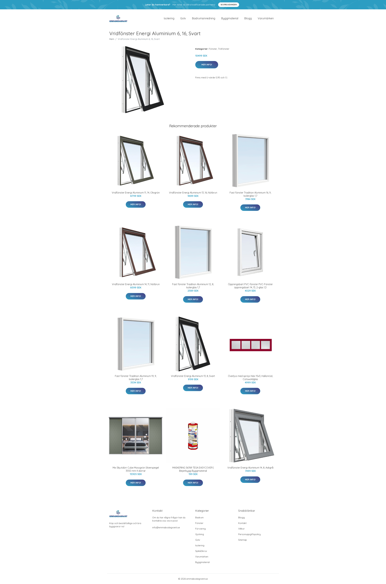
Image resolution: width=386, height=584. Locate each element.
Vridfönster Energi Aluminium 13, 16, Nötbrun (193, 192)
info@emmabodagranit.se (166, 527)
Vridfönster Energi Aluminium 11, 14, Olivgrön (136, 192)
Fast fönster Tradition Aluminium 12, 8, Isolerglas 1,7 (193, 286)
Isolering (169, 18)
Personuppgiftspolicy (249, 534)
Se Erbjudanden (229, 4)
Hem (111, 39)
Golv (183, 18)
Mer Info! (206, 64)
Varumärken (266, 18)
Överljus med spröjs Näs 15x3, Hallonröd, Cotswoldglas (250, 377)
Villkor (241, 528)
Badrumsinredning (203, 18)
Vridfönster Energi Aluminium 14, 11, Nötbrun (136, 284)
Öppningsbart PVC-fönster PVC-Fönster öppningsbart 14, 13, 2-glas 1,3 (250, 286)
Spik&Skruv (201, 551)
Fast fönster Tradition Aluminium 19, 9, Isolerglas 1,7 (136, 377)
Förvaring (200, 528)
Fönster (213, 48)
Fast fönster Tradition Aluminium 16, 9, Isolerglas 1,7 (250, 194)
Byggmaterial (229, 18)
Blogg (248, 18)
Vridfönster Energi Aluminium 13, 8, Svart (193, 376)
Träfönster (223, 48)
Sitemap (242, 539)
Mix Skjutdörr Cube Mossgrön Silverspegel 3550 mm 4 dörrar (136, 469)
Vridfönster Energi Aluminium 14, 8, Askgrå (250, 467)
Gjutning (199, 534)
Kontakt (242, 523)
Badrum (199, 517)
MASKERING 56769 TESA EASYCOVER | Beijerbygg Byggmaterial (193, 469)
